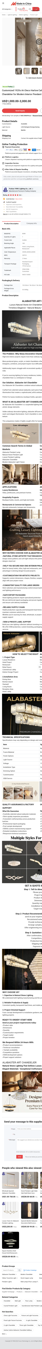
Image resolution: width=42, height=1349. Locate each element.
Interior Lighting (23, 15)
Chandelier (7, 1301)
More (4, 1334)
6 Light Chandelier (31, 1320)
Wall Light (18, 1301)
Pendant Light (34, 15)
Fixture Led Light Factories (29, 1315)
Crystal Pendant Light (10, 1306)
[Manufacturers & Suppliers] (21, 3)
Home (3, 15)
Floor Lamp (28, 1301)
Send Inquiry (20, 111)
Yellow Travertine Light (9, 1278)
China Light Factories (10, 1315)
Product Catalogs (30, 1270)
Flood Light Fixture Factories (13, 1320)
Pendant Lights (7, 1282)
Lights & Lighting (12, 15)
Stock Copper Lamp (27, 1278)
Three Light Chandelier (26, 1325)
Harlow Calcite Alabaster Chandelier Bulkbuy (18, 1330)
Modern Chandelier (27, 1274)
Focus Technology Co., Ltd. (25, 1341)
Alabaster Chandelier (8, 1274)
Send (19, 1157)
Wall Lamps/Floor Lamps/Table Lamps (30, 1282)
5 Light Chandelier (9, 1325)
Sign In (5, 214)
